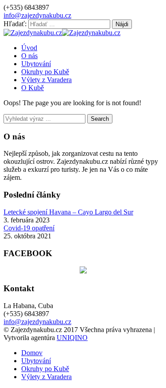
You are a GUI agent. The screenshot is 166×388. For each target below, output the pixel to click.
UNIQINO (72, 337)
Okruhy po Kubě (45, 71)
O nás (29, 55)
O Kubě (32, 87)
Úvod (29, 47)
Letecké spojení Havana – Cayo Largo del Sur (68, 212)
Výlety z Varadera (46, 79)
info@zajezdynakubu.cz (37, 15)
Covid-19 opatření (29, 228)
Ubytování (36, 63)
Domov (31, 352)
